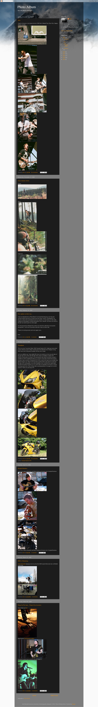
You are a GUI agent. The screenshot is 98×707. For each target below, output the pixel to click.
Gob (26, 608)
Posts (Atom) (27, 698)
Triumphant (21, 345)
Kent (70, 18)
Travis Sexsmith (21, 563)
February (66, 48)
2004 (64, 59)
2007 (64, 53)
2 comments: (35, 690)
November (66, 39)
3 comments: (35, 596)
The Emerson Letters (29, 638)
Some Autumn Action (23, 180)
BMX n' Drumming (23, 561)
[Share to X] (43, 172)
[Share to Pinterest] (46, 172)
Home (34, 695)
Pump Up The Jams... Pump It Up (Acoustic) (29, 605)
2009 (64, 37)
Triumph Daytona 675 (26, 460)
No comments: (34, 172)
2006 (64, 55)
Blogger (73, 704)
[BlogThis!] (42, 172)
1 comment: (34, 337)
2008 (64, 52)
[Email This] (40, 172)
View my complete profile (67, 30)
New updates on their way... (25, 314)
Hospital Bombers (22, 468)
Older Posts (54, 695)
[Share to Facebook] (45, 172)
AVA (19, 20)
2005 (64, 57)
